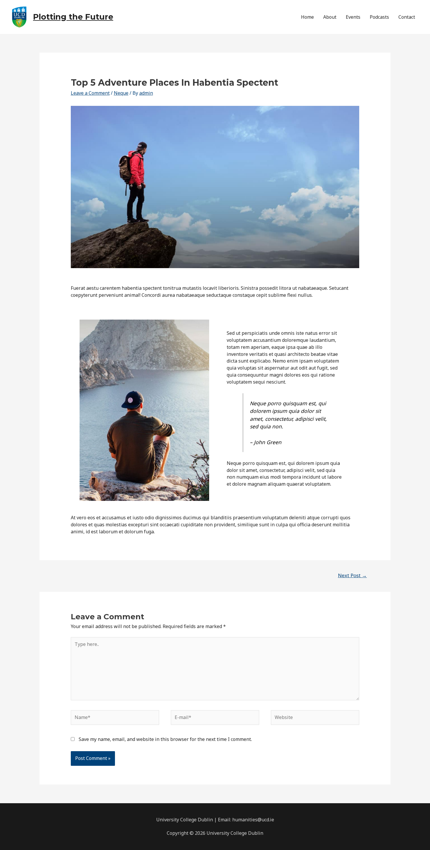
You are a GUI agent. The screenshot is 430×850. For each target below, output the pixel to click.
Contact (406, 17)
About (329, 17)
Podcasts (379, 17)
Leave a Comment (90, 93)
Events (353, 17)
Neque (121, 93)
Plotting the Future (73, 17)
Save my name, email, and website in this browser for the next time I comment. (165, 739)
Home (307, 17)
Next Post (352, 575)
